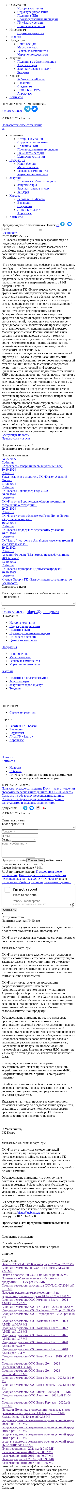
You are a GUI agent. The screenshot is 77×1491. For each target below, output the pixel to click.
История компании (30, 8)
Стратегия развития (30, 33)
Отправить (9, 909)
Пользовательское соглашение (22, 125)
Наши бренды (26, 44)
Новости (15, 36)
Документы (9, 808)
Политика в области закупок (36, 61)
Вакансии (24, 83)
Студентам (24, 86)
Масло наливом (27, 47)
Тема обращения (13, 824)
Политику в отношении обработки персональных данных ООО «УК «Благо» (34, 876)
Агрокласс (24, 93)
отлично (7, 1253)
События (15, 771)
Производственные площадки (37, 19)
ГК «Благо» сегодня (30, 22)
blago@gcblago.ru (43, 611)
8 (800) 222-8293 (12, 110)
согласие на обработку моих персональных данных (36, 882)
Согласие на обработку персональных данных (33, 795)
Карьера (14, 195)
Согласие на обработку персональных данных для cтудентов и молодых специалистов (33, 800)
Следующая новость (15, 435)
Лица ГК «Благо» (29, 90)
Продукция (17, 160)
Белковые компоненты (32, 51)
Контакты (16, 97)
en (3, 128)
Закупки (15, 177)
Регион (6, 839)
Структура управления (32, 12)
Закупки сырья (27, 65)
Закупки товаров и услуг (34, 68)
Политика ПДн (27, 15)
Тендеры (23, 72)
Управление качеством (32, 54)
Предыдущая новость (16, 438)
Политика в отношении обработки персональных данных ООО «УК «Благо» (38, 790)
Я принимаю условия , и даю (36, 877)
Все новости (10, 232)
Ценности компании (31, 26)
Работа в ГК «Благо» (31, 79)
